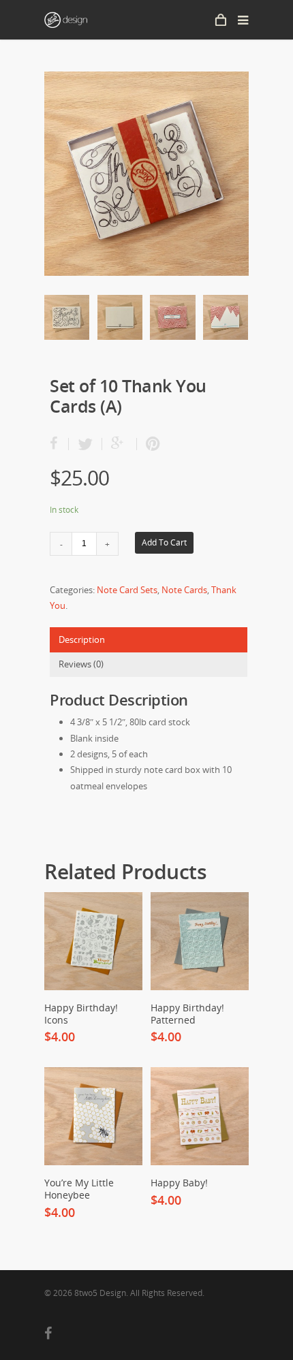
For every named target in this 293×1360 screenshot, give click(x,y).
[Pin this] (150, 444)
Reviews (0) (81, 664)
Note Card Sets (127, 590)
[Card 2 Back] (225, 322)
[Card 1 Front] (66, 322)
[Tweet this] (85, 444)
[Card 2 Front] (172, 322)
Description (82, 639)
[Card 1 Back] (119, 322)
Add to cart (164, 542)
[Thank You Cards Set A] (146, 174)
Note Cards (184, 590)
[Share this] (59, 444)
